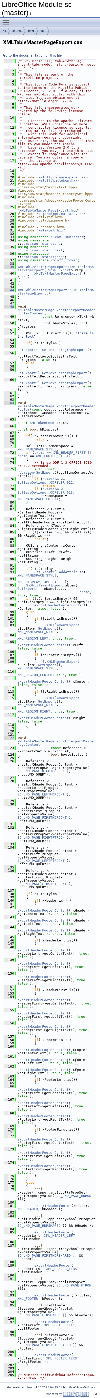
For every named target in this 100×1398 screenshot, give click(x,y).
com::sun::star (69, 237)
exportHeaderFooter (52, 1206)
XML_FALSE (53, 582)
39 (9, 267)
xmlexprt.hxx (50, 230)
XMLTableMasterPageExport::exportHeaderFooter (56, 407)
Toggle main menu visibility (6, 22)
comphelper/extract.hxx (61, 214)
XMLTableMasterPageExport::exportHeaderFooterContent (56, 311)
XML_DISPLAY (28, 582)
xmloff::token (64, 260)
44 (9, 290)
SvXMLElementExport (44, 585)
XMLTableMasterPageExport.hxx (48, 210)
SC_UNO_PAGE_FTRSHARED (39, 1315)
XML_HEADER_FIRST (69, 453)
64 (9, 403)
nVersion (25, 472)
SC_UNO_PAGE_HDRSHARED (39, 1226)
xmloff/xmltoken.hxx (57, 180)
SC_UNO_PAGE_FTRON (73, 1285)
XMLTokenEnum (42, 423)
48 (9, 307)
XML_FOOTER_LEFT (59, 1325)
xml (43, 30)
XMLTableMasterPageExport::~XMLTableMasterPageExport (55, 291)
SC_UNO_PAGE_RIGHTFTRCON (41, 837)
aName (39, 453)
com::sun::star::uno (41, 244)
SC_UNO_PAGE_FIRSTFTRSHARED (44, 1345)
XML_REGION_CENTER (34, 675)
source (17, 30)
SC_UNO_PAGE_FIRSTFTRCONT (42, 884)
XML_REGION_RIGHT (33, 711)
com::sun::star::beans (43, 257)
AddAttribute (71, 572)
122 (9, 738)
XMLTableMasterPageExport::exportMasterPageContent (56, 742)
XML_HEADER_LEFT (59, 1235)
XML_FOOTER (27, 1299)
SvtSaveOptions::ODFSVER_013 (45, 492)
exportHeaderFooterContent (60, 605)
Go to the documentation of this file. (33, 55)
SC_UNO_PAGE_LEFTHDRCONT (41, 794)
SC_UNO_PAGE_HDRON (73, 1196)
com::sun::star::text (42, 250)
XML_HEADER (27, 1209)
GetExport (26, 350)
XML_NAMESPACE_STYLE (36, 449)
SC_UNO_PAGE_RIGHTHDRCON (41, 771)
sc (4, 30)
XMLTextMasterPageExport (58, 273)
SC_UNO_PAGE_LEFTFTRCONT (41, 861)
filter (31, 30)
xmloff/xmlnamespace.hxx (62, 177)
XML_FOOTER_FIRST (52, 456)
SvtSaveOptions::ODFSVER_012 (45, 482)
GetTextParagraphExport (64, 350)
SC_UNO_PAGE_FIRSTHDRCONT (42, 817)
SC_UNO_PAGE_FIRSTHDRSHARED (44, 1255)
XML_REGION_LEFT (32, 638)
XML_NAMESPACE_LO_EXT (37, 499)
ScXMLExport (59, 270)
